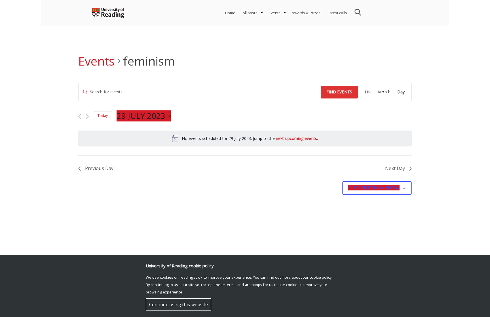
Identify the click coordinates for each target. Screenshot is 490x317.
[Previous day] (79, 116)
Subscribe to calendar (374, 187)
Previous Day (99, 168)
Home (230, 12)
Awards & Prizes (306, 12)
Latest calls (337, 12)
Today (103, 115)
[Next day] (87, 116)
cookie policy (320, 277)
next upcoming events (296, 138)
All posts (250, 12)
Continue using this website (178, 305)
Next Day (395, 168)
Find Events (339, 92)
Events (275, 12)
